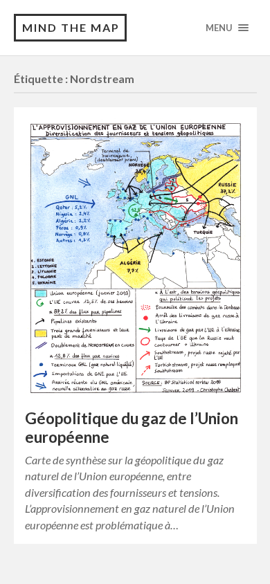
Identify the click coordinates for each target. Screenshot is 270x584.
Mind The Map (71, 27)
